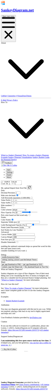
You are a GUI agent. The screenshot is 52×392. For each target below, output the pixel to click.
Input (8, 170)
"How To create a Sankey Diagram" (18, 288)
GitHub (4, 96)
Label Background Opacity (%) (13, 225)
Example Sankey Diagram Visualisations (16, 157)
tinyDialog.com (35, 318)
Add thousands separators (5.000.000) (15, 198)
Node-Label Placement (10, 227)
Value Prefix (6, 200)
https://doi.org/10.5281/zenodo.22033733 (23, 330)
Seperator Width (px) (9, 222)
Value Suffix (6, 203)
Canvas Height (7, 237)
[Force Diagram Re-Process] (29, 187)
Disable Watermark (8, 242)
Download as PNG (11, 264)
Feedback (8, 163)
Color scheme (6, 210)
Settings (10, 172)
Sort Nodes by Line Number (12, 230)
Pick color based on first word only (14, 215)
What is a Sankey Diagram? (11, 155)
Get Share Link (12, 267)
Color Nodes (6, 220)
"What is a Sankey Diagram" (12, 280)
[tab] (28, 169)
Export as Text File (36, 267)
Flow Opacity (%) (8, 212)
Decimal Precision (8, 193)
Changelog (11, 96)
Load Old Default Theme (19, 260)
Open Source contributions (29, 385)
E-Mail (3, 100)
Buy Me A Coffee (9, 165)
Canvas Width (6, 234)
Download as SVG (32, 264)
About (9, 177)
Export (9, 175)
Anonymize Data (10, 257)
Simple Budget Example (15, 301)
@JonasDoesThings (23, 96)
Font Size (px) (6, 239)
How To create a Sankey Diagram (36, 155)
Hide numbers (6, 205)
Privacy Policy (12, 100)
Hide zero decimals (8, 195)
